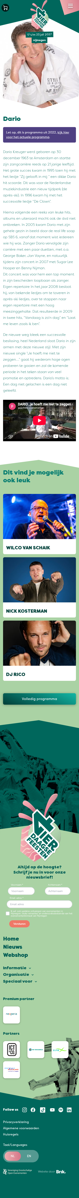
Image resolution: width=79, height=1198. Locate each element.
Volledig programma (39, 699)
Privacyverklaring (16, 1122)
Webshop (15, 955)
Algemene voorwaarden (21, 1128)
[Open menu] (70, 6)
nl (13, 1156)
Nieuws (12, 947)
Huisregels (10, 1134)
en (29, 1156)
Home (11, 939)
